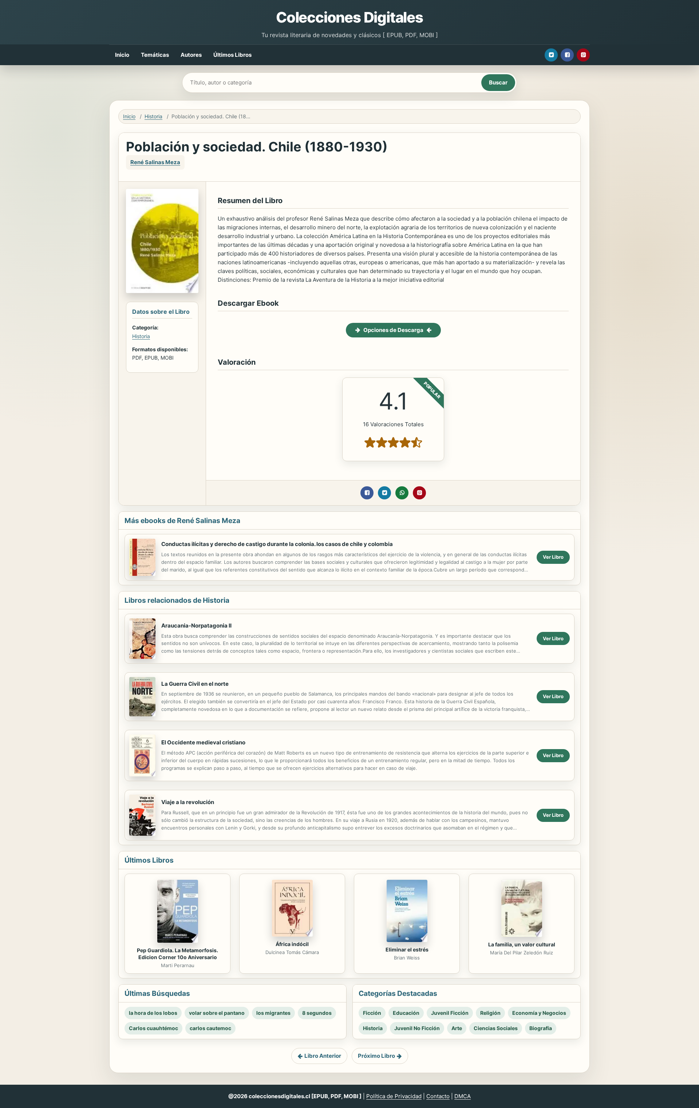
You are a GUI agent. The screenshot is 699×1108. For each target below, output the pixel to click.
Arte (456, 1028)
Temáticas (155, 54)
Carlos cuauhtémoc (153, 1028)
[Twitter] (551, 55)
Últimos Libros (232, 54)
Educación (406, 1013)
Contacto (438, 1096)
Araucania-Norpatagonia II (196, 625)
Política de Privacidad (394, 1096)
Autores (191, 54)
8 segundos (317, 1013)
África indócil (292, 944)
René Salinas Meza (155, 162)
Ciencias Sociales (496, 1028)
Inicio (122, 54)
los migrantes (273, 1013)
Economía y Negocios (539, 1013)
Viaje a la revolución (187, 802)
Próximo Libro (376, 1055)
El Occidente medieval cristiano (203, 742)
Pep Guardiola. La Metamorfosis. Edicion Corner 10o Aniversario (177, 953)
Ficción (372, 1013)
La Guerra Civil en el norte (195, 683)
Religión (490, 1013)
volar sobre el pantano (217, 1013)
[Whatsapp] (401, 492)
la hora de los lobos (153, 1013)
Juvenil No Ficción (417, 1028)
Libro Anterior (322, 1055)
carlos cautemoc (210, 1028)
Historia (153, 116)
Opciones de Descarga (393, 330)
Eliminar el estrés (407, 949)
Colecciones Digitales (349, 17)
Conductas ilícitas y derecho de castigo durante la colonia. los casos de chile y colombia (277, 544)
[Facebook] (567, 55)
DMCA (462, 1096)
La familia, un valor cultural (521, 944)
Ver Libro (553, 557)
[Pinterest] (583, 55)
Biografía (540, 1028)
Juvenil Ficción (450, 1013)
